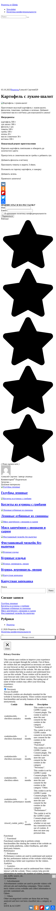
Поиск (4, 587)
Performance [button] (9, 851)
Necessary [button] (8, 686)
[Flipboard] (28, 193)
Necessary (11, 689)
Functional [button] (8, 836)
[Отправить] (28, 202)
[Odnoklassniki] (28, 188)
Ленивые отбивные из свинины (16, 608)
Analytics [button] (8, 863)
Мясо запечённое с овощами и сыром (18, 611)
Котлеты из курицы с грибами (15, 606)
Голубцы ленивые (9, 603)
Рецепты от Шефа (9, 5)
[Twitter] (28, 197)
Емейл (4, 210)
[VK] (28, 184)
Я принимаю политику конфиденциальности (25, 213)
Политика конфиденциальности (21, 12)
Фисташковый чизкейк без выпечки (18, 613)
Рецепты (15, 90)
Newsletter (11, 9)
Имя (3, 207)
